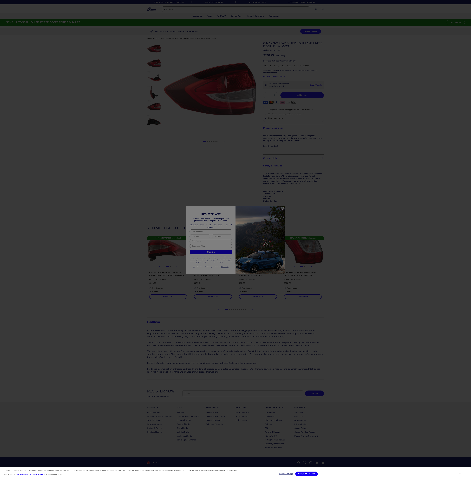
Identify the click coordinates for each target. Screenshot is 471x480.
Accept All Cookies (306, 473)
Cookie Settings (286, 474)
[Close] (460, 473)
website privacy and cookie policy (30, 474)
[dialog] (235, 473)
